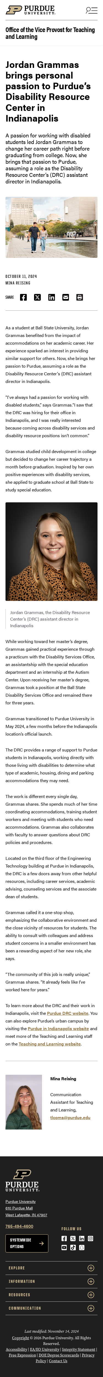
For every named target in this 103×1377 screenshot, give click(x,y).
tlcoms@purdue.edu (70, 1117)
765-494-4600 (19, 1226)
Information (22, 1281)
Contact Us (58, 1361)
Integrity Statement (78, 1349)
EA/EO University (44, 1349)
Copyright (20, 1338)
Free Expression (22, 1355)
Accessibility (16, 1349)
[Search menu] (91, 10)
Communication (25, 1308)
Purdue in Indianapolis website (58, 1028)
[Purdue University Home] (51, 12)
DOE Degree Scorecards (59, 1355)
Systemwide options (20, 1243)
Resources (19, 1294)
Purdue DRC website (67, 1013)
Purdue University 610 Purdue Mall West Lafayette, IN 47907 (26, 1208)
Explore (17, 1268)
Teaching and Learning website (50, 1044)
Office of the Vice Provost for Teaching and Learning (50, 32)
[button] (79, 297)
